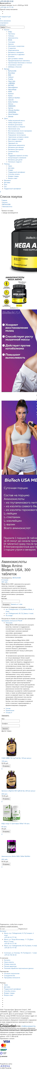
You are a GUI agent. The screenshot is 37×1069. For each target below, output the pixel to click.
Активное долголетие (15, 124)
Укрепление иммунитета (16, 145)
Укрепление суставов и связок (18, 137)
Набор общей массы (15, 122)
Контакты (3, 931)
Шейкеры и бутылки (15, 67)
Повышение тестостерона (17, 135)
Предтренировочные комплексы (19, 60)
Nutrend (10, 94)
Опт (5, 186)
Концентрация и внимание (17, 158)
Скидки (10, 170)
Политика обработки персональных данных (19, 968)
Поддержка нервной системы (18, 155)
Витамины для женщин (16, 147)
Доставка (11, 168)
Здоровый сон (13, 143)
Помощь (7, 164)
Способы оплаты (14, 174)
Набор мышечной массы (16, 120)
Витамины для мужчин (15, 149)
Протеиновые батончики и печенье (20, 63)
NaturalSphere (13, 87)
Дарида (10, 116)
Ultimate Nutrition (13, 110)
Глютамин (11, 42)
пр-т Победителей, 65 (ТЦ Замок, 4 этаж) (19, 613)
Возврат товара (13, 176)
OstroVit (10, 100)
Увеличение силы (14, 129)
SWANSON (11, 106)
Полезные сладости (15, 162)
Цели (6, 118)
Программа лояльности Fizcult (12, 621)
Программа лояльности (12, 977)
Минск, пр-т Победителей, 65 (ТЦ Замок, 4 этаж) (20, 945)
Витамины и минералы (16, 52)
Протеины (11, 34)
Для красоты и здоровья (16, 54)
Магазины (7, 180)
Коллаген (11, 56)
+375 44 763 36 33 (10, 955)
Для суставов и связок (15, 58)
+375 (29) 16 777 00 (6, 7)
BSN (9, 75)
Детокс (10, 153)
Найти (3, 27)
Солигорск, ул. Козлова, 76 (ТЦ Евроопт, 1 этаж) (20, 953)
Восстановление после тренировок (20, 131)
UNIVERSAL (12, 112)
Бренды (6, 69)
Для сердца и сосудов (15, 139)
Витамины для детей (15, 160)
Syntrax (10, 108)
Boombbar (11, 73)
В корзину (6, 604)
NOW (10, 91)
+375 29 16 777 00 (10, 937)
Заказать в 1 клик (16, 604)
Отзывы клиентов (10, 964)
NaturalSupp (12, 89)
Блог (5, 184)
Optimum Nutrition (14, 98)
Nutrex (10, 96)
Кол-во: (4, 598)
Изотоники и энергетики (16, 46)
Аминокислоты (13, 38)
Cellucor (11, 77)
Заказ (10, 166)
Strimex (10, 104)
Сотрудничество (9, 975)
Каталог (6, 29)
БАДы (10, 32)
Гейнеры (11, 36)
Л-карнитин (12, 48)
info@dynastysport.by (28, 1026)
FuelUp (10, 79)
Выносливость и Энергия (16, 127)
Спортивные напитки (15, 65)
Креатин (11, 44)
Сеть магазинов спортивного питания (5, 23)
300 (5, 582)
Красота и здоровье (14, 141)
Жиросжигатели (13, 50)
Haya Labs (11, 81)
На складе (9, 615)
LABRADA (11, 83)
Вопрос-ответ (12, 178)
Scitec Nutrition (13, 102)
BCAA (10, 40)
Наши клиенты (9, 962)
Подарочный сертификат (16, 172)
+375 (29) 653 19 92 (6, 1)
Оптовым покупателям (11, 973)
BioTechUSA (12, 71)
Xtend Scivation (13, 114)
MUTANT (11, 85)
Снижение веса (13, 151)
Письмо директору (10, 966)
